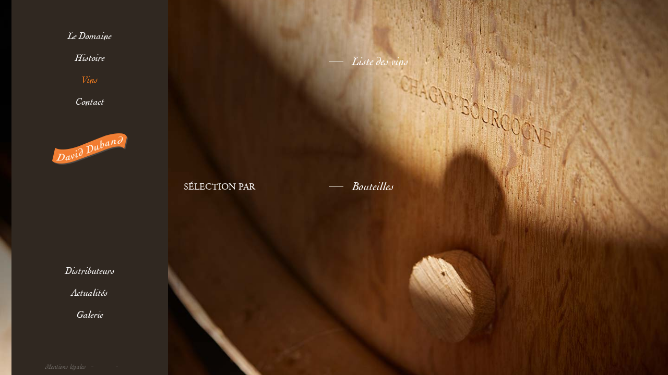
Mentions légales (65, 367)
